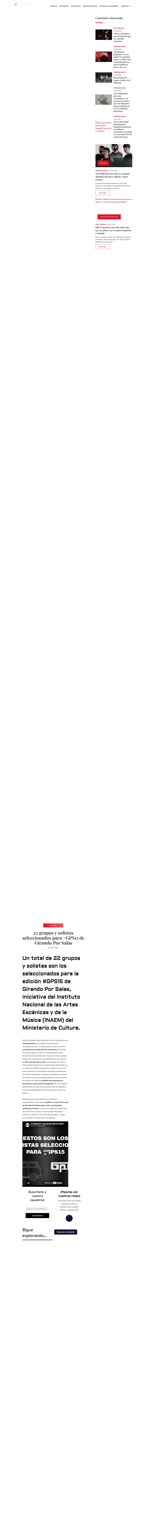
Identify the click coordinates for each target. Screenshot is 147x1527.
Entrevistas (76, 6)
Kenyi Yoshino (34, 1293)
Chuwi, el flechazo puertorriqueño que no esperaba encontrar (122, 37)
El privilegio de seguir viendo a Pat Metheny (46, 1433)
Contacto (125, 6)
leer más (28, 1309)
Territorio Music (35, 1368)
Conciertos (64, 6)
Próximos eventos (90, 6)
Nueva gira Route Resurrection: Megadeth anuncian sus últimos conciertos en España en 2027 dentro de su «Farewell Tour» (123, 129)
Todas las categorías (65, 1232)
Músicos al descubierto (109, 6)
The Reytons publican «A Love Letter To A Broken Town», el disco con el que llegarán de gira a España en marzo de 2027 (52, 1361)
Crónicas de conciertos (65, 1293)
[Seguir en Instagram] (69, 1218)
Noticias (53, 6)
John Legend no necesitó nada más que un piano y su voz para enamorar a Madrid (113, 230)
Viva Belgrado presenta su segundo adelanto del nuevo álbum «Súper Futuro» (112, 176)
